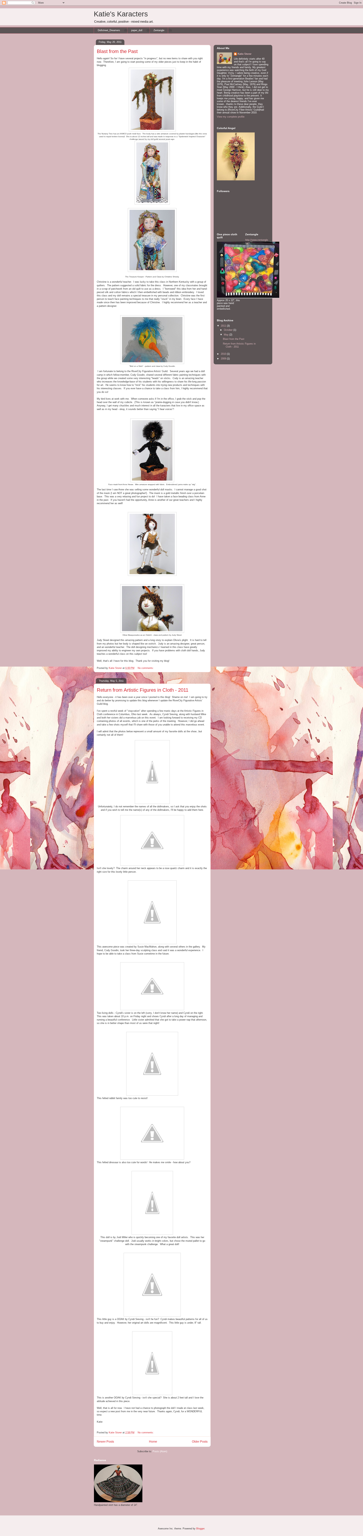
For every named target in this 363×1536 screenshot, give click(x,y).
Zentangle (159, 30)
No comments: (146, 668)
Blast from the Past (117, 51)
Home (153, 1441)
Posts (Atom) (160, 1451)
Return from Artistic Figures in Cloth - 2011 (142, 690)
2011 (224, 325)
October (228, 329)
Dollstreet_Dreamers (109, 30)
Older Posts (200, 1441)
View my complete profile (230, 116)
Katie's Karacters (121, 14)
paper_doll (136, 30)
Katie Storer (244, 53)
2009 (224, 358)
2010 (224, 353)
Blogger (200, 1528)
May (226, 334)
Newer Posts (105, 1441)
